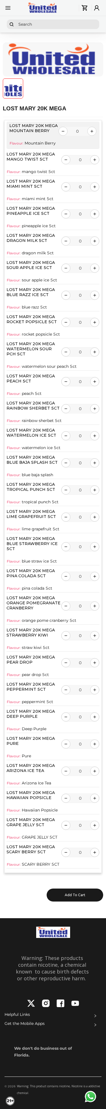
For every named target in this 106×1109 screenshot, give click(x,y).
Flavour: (16, 143)
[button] (53, 1015)
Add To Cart (75, 895)
